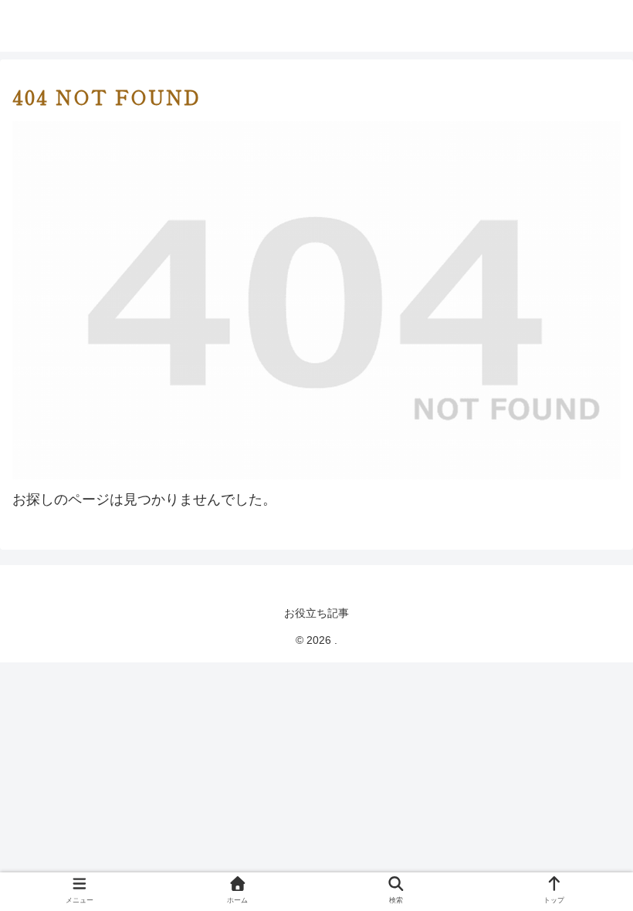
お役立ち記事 (316, 613)
